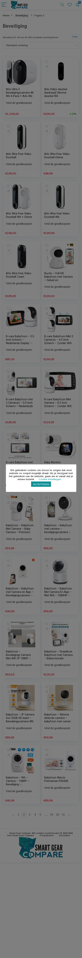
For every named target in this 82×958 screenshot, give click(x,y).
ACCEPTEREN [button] (41, 484)
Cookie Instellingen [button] (50, 479)
